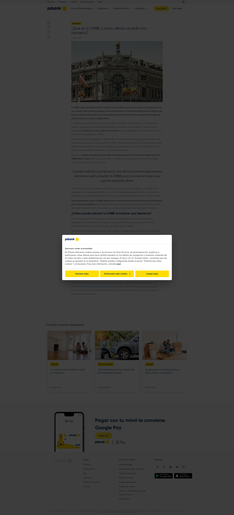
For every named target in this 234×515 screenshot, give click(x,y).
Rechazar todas (82, 274)
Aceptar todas (152, 274)
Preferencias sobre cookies (115, 274)
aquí (119, 264)
